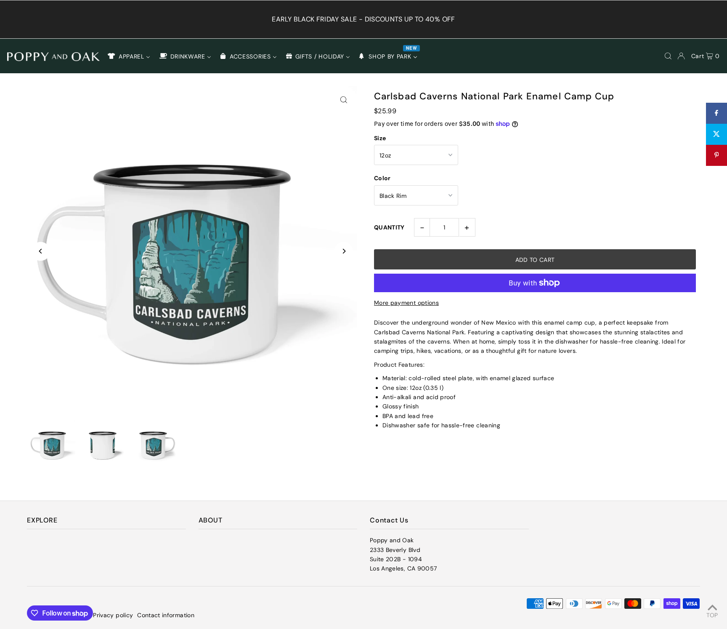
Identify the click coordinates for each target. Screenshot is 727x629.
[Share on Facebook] (716, 113)
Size (380, 138)
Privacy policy (113, 615)
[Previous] (40, 251)
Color (382, 178)
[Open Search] (668, 56)
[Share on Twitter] (716, 134)
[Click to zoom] (343, 99)
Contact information (165, 615)
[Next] (343, 251)
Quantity (389, 227)
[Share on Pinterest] (716, 155)
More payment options (406, 303)
